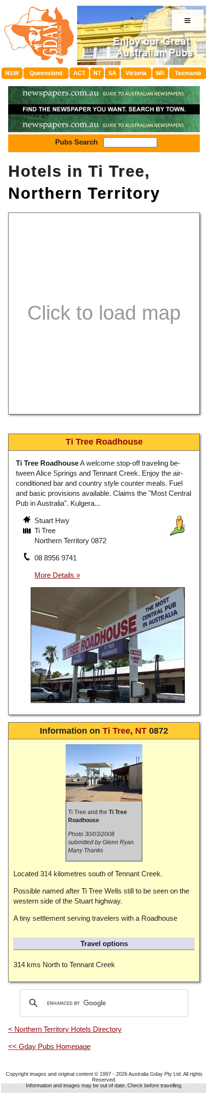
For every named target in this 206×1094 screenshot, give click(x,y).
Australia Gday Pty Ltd (154, 1074)
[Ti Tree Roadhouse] (108, 704)
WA (160, 73)
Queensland (46, 73)
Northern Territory (84, 193)
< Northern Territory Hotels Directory (65, 1029)
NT (97, 73)
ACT (79, 73)
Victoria (136, 73)
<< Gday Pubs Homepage (49, 1046)
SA (112, 73)
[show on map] (28, 531)
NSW (12, 73)
